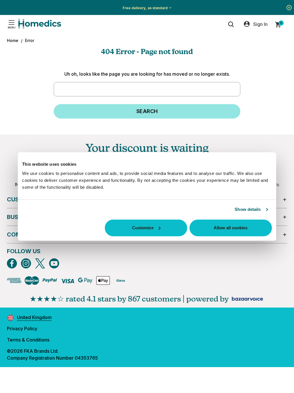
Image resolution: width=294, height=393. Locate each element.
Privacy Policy (22, 328)
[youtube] (54, 263)
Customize (143, 227)
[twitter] (40, 263)
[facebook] (12, 263)
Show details (248, 209)
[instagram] (26, 263)
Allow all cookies (230, 227)
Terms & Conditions (28, 340)
